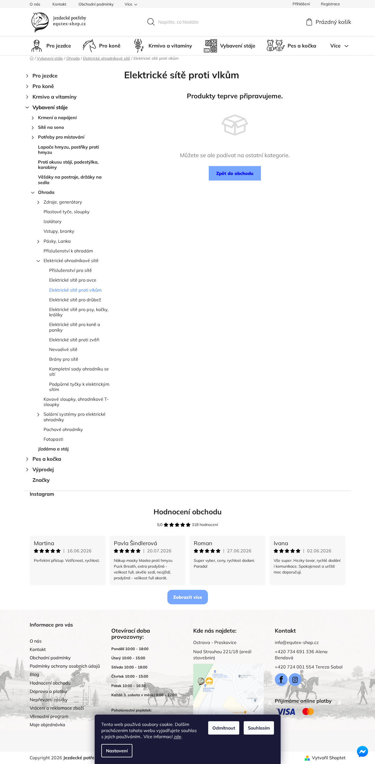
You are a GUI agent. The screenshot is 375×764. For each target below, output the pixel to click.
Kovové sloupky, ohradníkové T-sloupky (76, 401)
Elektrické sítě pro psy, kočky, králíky (79, 312)
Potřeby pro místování (61, 137)
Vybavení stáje (50, 107)
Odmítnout (223, 728)
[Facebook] (281, 679)
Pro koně (43, 86)
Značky (41, 480)
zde (177, 736)
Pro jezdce (44, 75)
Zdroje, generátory (63, 202)
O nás (35, 4)
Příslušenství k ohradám (68, 251)
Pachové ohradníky (63, 429)
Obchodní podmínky (96, 4)
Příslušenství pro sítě (70, 270)
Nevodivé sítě (63, 349)
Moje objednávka (47, 724)
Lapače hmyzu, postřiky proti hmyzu (68, 149)
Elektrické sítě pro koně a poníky (74, 327)
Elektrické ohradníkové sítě (71, 260)
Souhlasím (259, 728)
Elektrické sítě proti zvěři (74, 339)
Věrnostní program (49, 716)
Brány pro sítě (63, 359)
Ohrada (46, 192)
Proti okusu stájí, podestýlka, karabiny (68, 164)
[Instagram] (295, 679)
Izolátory (53, 221)
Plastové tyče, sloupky (67, 211)
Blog (34, 674)
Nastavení (117, 750)
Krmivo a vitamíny (54, 97)
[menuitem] (50, 46)
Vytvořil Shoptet (329, 757)
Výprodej (43, 469)
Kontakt (59, 4)
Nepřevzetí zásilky (49, 699)
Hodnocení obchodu (187, 511)
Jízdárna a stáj (53, 449)
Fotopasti (53, 439)
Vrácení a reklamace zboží (57, 708)
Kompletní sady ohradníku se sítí (79, 371)
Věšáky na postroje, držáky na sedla (70, 179)
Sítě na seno (51, 127)
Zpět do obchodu (234, 173)
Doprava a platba (48, 691)
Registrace (330, 3)
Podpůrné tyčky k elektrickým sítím (79, 386)
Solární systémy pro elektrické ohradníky (74, 416)
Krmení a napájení (57, 117)
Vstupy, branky (59, 231)
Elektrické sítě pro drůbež (75, 299)
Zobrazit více (187, 597)
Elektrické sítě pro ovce (72, 280)
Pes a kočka (46, 459)
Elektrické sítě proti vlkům (75, 290)
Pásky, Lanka (57, 241)
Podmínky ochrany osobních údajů (65, 666)
